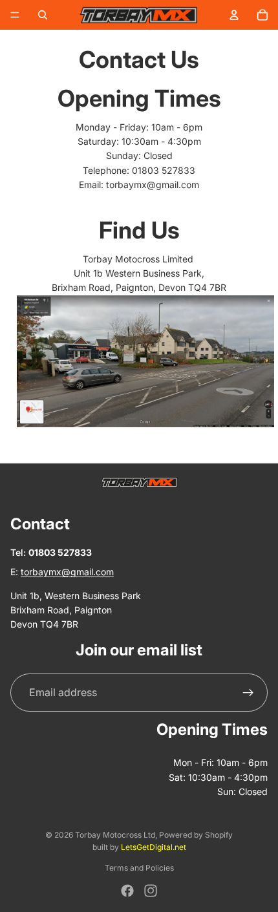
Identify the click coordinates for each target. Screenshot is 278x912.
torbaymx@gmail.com (152, 184)
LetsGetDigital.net (153, 847)
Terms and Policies (139, 868)
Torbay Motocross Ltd (115, 835)
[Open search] (42, 15)
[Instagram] (150, 890)
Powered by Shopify (196, 835)
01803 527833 (163, 170)
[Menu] (15, 15)
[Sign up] (248, 692)
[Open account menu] (234, 15)
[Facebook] (127, 890)
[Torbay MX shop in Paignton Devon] (139, 361)
